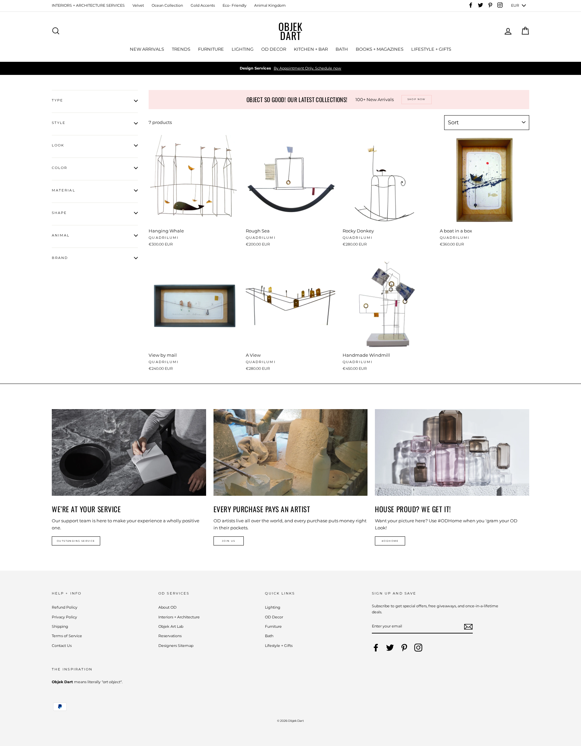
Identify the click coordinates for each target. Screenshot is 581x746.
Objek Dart (290, 31)
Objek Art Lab (170, 626)
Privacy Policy (64, 617)
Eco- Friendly (234, 5)
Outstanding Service (76, 540)
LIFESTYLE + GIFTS (431, 49)
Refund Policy (64, 607)
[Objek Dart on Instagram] (418, 648)
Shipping (60, 626)
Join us (228, 540)
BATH (342, 49)
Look (58, 145)
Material (63, 190)
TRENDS (181, 49)
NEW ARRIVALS (147, 49)
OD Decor (274, 617)
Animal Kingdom (270, 5)
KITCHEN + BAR (311, 49)
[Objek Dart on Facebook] (376, 648)
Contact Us (62, 645)
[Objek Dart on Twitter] (390, 648)
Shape (59, 213)
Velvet (138, 5)
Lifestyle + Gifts (279, 645)
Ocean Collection (167, 5)
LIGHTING (243, 49)
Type (57, 100)
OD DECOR (273, 49)
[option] (290, 68)
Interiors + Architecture (179, 617)
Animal (61, 235)
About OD (167, 607)
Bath (269, 635)
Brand (60, 258)
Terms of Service (67, 635)
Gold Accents (203, 5)
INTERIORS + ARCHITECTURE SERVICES (88, 5)
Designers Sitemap (175, 645)
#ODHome (390, 540)
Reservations (170, 635)
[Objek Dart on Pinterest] (404, 648)
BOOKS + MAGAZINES (379, 49)
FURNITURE (211, 49)
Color (59, 168)
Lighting (272, 607)
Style (59, 123)
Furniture (273, 626)
